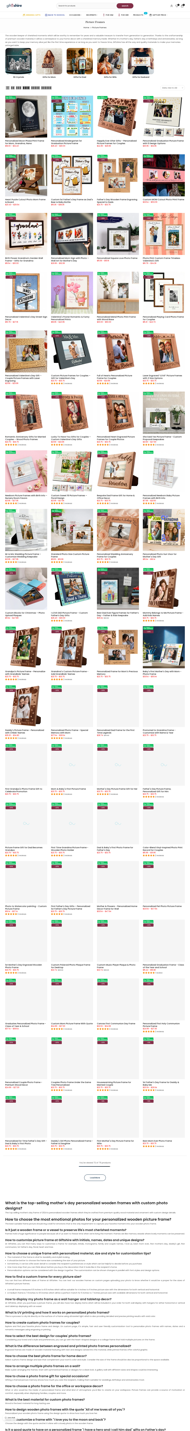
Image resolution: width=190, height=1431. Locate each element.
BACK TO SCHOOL (56, 15)
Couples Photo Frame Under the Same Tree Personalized (71, 1083)
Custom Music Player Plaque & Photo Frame (116, 966)
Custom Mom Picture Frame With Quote (72, 1023)
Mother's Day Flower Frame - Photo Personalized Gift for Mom (46, 1201)
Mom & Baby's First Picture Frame (68, 788)
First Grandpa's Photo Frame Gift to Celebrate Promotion (23, 790)
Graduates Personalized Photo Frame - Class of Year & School (25, 1025)
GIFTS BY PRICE (159, 15)
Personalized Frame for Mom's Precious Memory (117, 673)
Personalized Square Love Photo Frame (117, 258)
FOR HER (125, 15)
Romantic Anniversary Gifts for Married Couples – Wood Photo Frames (25, 438)
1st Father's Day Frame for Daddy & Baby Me (161, 1083)
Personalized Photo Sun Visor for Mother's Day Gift (160, 555)
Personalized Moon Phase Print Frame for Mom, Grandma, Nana (24, 142)
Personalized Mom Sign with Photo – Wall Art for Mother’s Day (70, 259)
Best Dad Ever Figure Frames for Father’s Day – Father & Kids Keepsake (118, 614)
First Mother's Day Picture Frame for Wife (115, 1142)
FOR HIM (109, 15)
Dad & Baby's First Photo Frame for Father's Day (115, 849)
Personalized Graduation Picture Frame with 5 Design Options (163, 142)
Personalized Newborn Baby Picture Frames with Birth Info (161, 497)
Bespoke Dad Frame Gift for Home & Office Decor (116, 497)
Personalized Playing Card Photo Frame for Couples (163, 318)
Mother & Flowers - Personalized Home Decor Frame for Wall (117, 907)
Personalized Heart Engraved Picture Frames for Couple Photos (116, 438)
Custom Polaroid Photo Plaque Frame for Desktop (70, 966)
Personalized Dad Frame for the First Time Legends (116, 731)
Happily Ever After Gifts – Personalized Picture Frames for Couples (117, 142)
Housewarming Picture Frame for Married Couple (114, 1083)
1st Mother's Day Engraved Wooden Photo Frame (23, 966)
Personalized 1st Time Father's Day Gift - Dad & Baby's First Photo (26, 1142)
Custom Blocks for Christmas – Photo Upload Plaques (25, 614)
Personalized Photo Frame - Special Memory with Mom (69, 731)
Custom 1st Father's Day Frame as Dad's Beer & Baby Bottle (72, 201)
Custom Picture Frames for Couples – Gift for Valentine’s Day (70, 377)
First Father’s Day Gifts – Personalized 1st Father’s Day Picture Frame (70, 907)
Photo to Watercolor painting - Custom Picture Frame (26, 907)
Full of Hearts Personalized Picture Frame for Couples (114, 377)
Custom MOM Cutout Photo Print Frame (163, 199)
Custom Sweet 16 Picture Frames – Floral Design (69, 497)
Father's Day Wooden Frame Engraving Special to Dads (117, 201)
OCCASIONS (74, 15)
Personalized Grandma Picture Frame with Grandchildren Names (93, 1201)
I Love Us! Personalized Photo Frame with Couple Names (138, 1201)
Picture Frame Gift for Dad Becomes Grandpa (24, 849)
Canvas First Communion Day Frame (116, 1023)
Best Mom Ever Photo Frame (157, 1140)
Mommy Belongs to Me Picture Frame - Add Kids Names (163, 614)
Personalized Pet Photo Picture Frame (162, 906)
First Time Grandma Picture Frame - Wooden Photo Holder (69, 849)
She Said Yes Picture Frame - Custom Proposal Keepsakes (162, 438)
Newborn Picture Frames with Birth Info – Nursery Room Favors (26, 497)
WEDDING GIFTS (33, 15)
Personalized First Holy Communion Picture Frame (161, 1025)
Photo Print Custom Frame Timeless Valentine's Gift (161, 259)
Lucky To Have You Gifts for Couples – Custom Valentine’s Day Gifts (71, 438)
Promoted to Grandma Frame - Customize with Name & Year (159, 731)
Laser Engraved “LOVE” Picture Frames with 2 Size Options (162, 377)
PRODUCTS (140, 14)
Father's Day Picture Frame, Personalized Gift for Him (157, 790)
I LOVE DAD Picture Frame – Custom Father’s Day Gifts (69, 614)
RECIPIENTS (91, 15)
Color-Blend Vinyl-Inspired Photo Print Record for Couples (163, 849)
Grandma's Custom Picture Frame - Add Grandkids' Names (69, 673)
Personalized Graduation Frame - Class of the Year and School (163, 966)
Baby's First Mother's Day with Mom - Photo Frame (162, 673)
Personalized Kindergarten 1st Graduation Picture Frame (66, 142)
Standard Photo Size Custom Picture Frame (70, 555)
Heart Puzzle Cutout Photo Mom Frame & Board (25, 201)
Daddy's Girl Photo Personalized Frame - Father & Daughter (72, 1142)
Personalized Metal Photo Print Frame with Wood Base (116, 318)
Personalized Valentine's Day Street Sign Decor (26, 318)
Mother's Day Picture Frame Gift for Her (117, 788)
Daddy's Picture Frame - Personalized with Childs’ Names (24, 731)
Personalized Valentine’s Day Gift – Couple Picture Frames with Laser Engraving (23, 378)
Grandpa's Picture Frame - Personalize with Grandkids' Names (25, 673)
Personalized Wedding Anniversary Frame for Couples (115, 555)
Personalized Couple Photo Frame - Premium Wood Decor (23, 1083)
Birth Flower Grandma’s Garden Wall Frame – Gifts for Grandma (24, 259)
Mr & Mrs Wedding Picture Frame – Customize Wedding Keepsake (23, 555)
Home (86, 27)
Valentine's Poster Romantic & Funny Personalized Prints (70, 318)
